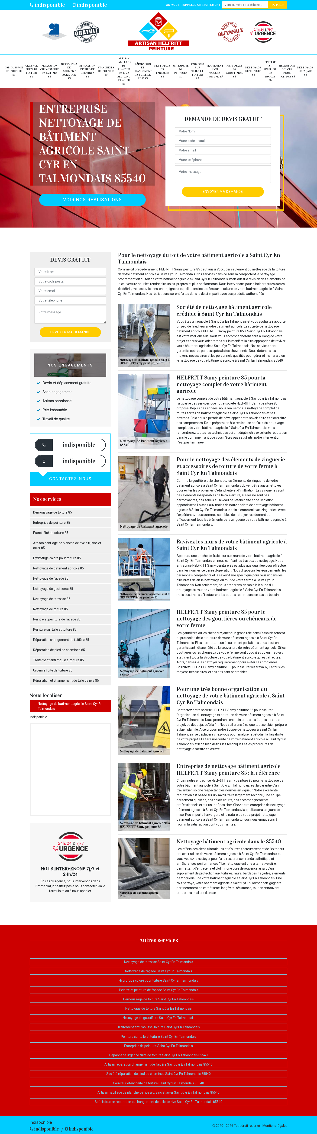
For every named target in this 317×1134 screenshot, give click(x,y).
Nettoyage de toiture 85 (253, 71)
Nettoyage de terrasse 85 (162, 71)
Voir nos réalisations (92, 199)
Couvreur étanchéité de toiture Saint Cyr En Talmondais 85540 (158, 1083)
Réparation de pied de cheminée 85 (87, 71)
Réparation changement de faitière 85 (49, 71)
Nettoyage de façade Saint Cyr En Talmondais (158, 971)
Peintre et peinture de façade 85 (270, 71)
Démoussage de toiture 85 (14, 71)
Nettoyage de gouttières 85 (234, 71)
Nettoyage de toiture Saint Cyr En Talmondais (158, 1008)
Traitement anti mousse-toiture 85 (214, 71)
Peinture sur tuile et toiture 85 (197, 71)
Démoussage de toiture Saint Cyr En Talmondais (158, 999)
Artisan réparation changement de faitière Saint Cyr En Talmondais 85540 (158, 1064)
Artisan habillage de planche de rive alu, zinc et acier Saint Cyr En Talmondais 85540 (158, 1092)
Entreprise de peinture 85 (181, 71)
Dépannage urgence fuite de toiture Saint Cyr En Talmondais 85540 (158, 1055)
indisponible (49, 4)
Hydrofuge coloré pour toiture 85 (287, 71)
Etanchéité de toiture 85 (106, 71)
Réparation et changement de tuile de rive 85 (142, 71)
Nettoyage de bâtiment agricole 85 (69, 71)
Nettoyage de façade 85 (305, 71)
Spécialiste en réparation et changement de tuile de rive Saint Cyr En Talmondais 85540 (158, 1102)
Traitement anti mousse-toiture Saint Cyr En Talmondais (158, 1027)
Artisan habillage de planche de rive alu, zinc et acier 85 (123, 71)
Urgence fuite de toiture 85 (31, 71)
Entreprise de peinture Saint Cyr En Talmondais (158, 1046)
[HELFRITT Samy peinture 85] (158, 32)
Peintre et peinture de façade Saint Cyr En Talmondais (158, 990)
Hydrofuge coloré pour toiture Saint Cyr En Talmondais (158, 980)
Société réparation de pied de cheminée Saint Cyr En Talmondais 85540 (158, 1074)
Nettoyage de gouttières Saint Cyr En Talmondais (158, 1018)
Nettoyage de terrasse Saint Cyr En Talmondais (158, 962)
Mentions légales (274, 1126)
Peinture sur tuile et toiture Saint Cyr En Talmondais (158, 1036)
